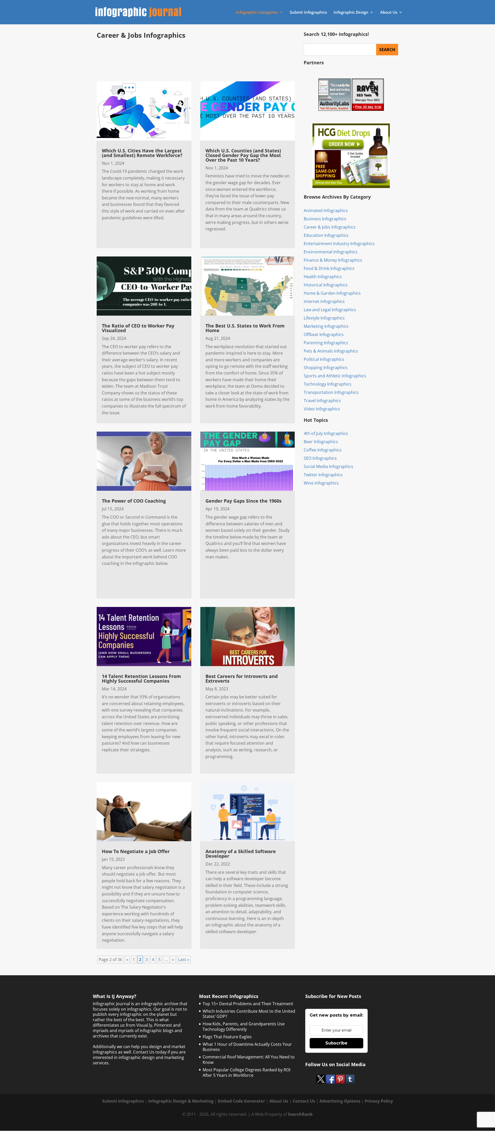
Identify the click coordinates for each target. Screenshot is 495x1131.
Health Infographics (323, 276)
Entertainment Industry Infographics (339, 243)
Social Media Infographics (328, 466)
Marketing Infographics (326, 326)
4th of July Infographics (326, 433)
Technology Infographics (327, 384)
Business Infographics (325, 219)
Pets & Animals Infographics (331, 351)
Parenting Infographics (326, 343)
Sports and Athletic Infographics (335, 376)
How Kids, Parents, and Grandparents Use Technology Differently (244, 1026)
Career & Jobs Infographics (330, 227)
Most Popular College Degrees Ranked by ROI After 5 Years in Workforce (246, 1072)
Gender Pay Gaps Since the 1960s (243, 501)
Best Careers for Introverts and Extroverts (241, 678)
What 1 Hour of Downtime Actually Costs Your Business (247, 1046)
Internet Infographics (324, 301)
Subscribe (336, 1043)
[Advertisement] (196, 57)
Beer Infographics (321, 441)
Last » (183, 959)
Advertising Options (339, 1101)
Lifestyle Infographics (324, 318)
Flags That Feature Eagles (227, 1037)
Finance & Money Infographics (333, 260)
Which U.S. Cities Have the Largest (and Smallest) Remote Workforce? (142, 152)
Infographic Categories (257, 12)
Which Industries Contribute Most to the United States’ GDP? (249, 1013)
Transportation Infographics (331, 392)
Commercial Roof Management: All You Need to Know (249, 1059)
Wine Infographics (321, 483)
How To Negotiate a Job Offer (136, 851)
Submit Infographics (308, 12)
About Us (388, 12)
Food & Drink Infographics (329, 268)
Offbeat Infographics (324, 334)
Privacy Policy (379, 1101)
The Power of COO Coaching (134, 501)
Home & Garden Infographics (332, 293)
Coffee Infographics (323, 450)
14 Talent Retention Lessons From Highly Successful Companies (141, 678)
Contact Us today (150, 1052)
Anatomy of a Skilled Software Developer (240, 853)
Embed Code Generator (241, 1101)
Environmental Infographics (331, 252)
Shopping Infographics (326, 367)
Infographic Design (351, 12)
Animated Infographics (326, 210)
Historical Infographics (326, 285)
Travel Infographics (322, 400)
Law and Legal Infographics (330, 310)
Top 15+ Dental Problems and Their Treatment (248, 1004)
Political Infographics (324, 359)
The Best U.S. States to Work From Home (245, 328)
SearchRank (300, 1114)
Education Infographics (326, 235)
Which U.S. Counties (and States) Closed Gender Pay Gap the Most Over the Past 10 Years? (243, 155)
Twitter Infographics (323, 475)
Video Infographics (322, 409)
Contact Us (304, 1101)
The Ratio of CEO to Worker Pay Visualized (138, 328)
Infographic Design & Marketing (180, 1101)
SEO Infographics (320, 458)
